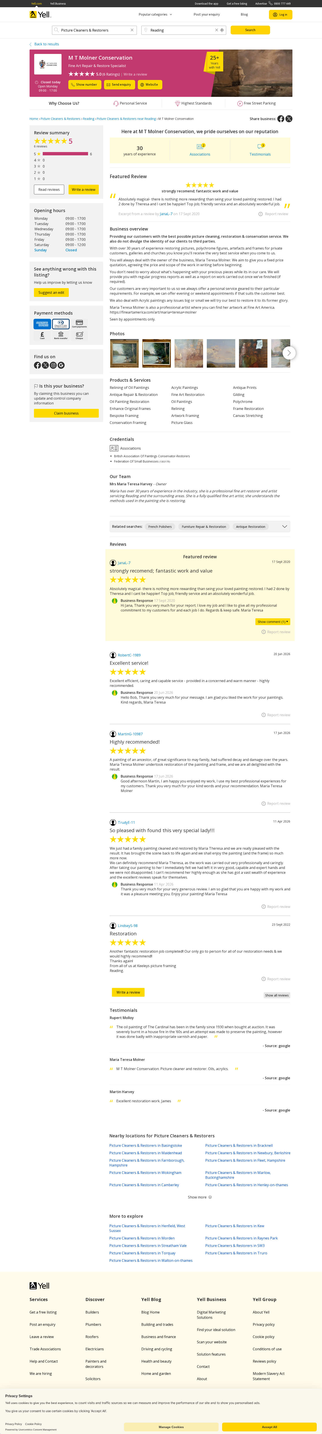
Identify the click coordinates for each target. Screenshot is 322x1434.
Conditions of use (267, 1349)
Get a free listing (237, 4)
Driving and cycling (156, 1349)
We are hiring (41, 1373)
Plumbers (93, 1324)
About (202, 1378)
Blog (244, 14)
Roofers (92, 1336)
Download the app (206, 4)
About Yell (261, 1312)
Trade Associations (45, 1349)
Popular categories (153, 14)
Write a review (135, 74)
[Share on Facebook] (280, 118)
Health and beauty (156, 1361)
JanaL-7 (166, 213)
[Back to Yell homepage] (40, 14)
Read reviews (49, 189)
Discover (95, 1299)
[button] (132, 30)
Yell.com (36, 4)
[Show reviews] (51, 142)
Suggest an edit (51, 292)
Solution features (211, 1354)
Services (39, 1299)
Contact (203, 1366)
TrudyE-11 (126, 822)
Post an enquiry (42, 1324)
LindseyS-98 (128, 925)
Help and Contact (44, 1361)
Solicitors (93, 1378)
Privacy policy (264, 1324)
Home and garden (156, 1373)
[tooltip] (222, 30)
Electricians (94, 1349)
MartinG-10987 (130, 734)
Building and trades (157, 1324)
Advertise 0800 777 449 (273, 4)
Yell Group (264, 1299)
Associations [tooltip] (130, 448)
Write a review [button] (83, 189)
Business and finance (158, 1336)
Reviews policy (264, 1361)
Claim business (66, 413)
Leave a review (42, 1336)
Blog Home (150, 1312)
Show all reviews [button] (277, 995)
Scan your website (212, 1342)
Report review (276, 213)
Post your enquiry (207, 14)
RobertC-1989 (129, 655)
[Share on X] (288, 118)
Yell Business (58, 4)
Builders (92, 1312)
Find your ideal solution (216, 1329)
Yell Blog (151, 1299)
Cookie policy (263, 1336)
